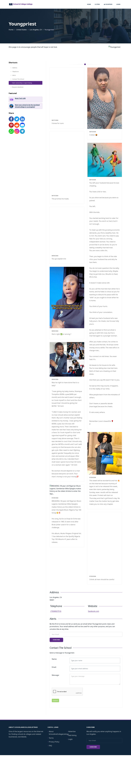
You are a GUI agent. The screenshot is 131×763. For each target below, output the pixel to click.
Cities (98, 4)
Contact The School (18, 79)
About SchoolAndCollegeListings (59, 732)
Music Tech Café (20, 98)
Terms (51, 738)
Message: (55, 675)
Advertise (72, 731)
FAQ (50, 746)
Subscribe (56, 640)
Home (89, 4)
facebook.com (93, 611)
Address (14, 68)
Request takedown (17, 87)
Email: (54, 667)
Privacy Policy (54, 742)
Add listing (72, 735)
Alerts (14, 75)
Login (118, 4)
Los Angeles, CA (36, 29)
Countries (108, 4)
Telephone (15, 71)
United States (21, 29)
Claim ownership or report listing (22, 83)
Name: (54, 659)
